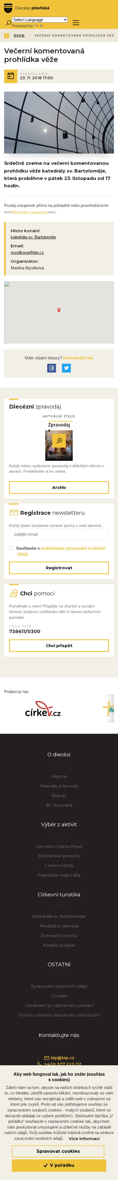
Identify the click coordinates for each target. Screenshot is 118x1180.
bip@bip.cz (62, 1057)
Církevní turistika (59, 894)
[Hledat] (8, 23)
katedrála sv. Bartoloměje (33, 237)
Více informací (84, 1138)
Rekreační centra (59, 935)
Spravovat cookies (58, 1151)
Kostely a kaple (59, 945)
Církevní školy (59, 865)
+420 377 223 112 (62, 1064)
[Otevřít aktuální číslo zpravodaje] (59, 441)
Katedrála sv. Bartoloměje (59, 916)
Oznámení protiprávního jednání (59, 1005)
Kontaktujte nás (77, 357)
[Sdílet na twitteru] (66, 368)
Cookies (59, 995)
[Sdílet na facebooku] (51, 368)
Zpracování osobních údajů (59, 986)
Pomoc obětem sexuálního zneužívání (59, 1015)
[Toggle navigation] (76, 23)
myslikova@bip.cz (27, 252)
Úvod (19, 35)
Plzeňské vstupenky (30, 212)
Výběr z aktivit (59, 824)
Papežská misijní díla (59, 875)
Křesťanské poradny (59, 855)
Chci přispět (59, 645)
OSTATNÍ (59, 964)
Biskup (59, 795)
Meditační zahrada (59, 926)
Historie (59, 776)
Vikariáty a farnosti (59, 786)
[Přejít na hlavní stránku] (26, 8)
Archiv (59, 487)
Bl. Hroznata (59, 805)
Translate (52, 25)
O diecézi (59, 754)
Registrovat (59, 567)
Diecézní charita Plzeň (59, 846)
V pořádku (61, 1165)
